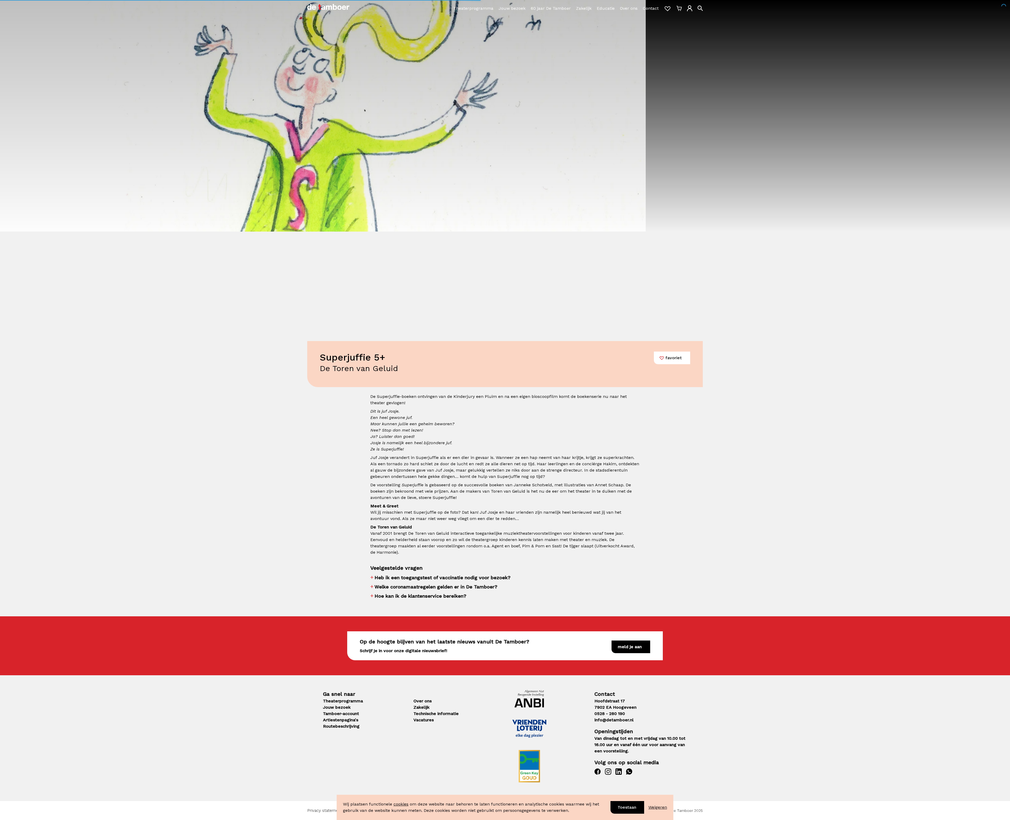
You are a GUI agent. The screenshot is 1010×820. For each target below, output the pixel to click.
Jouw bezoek (512, 8)
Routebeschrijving (341, 726)
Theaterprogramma (473, 8)
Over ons (629, 8)
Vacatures (423, 719)
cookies (400, 804)
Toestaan (627, 807)
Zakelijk (584, 8)
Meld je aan (630, 646)
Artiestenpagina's (340, 719)
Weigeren (657, 807)
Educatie (606, 8)
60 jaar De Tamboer (551, 8)
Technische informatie (436, 713)
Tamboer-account (341, 713)
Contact (651, 8)
